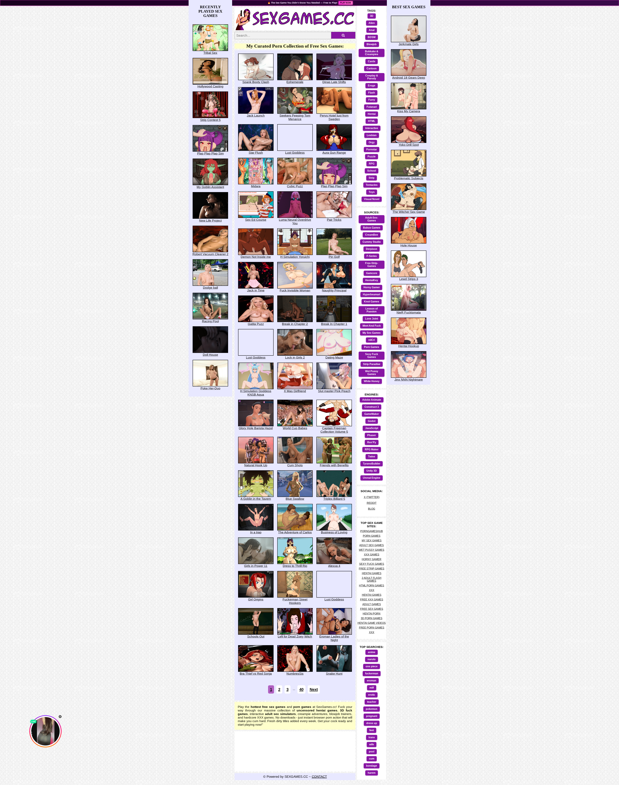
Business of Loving (334, 532)
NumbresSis (295, 673)
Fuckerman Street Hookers (295, 601)
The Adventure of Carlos (295, 532)
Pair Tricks (334, 219)
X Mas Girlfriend (295, 391)
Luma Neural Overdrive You (295, 221)
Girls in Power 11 (255, 566)
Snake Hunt (334, 673)
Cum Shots (295, 465)
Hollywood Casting (210, 86)
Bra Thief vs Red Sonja (256, 673)
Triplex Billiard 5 (334, 498)
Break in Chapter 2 (295, 324)
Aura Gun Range (334, 152)
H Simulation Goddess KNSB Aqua (255, 392)
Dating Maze (334, 357)
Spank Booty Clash (255, 82)
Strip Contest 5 (210, 120)
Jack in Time (256, 290)
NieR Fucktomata (409, 312)
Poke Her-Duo (210, 388)
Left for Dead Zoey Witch (295, 636)
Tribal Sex (210, 53)
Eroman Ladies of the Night (334, 638)
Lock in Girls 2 (295, 357)
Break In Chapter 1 (334, 324)
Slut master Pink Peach (334, 391)
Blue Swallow (295, 498)
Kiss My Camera (408, 111)
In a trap (255, 532)
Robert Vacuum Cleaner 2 (210, 254)
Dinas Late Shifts (334, 82)
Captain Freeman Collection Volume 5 (334, 429)
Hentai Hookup (408, 346)
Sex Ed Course (255, 219)
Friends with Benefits (334, 465)
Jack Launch (256, 115)
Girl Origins (255, 599)
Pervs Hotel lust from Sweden (334, 117)
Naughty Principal (334, 290)
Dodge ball (210, 287)
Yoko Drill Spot (409, 144)
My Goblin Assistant (210, 187)
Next (314, 689)
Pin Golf (334, 257)
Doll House (210, 354)
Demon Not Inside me (256, 257)
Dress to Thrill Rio (295, 566)
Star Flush (256, 152)
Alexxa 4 (334, 566)
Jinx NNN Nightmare (408, 379)
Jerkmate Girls (409, 44)
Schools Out (255, 636)
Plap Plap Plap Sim (334, 186)
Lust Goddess (295, 152)
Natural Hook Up (255, 465)
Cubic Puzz (295, 186)
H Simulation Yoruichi (295, 257)
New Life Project (210, 220)
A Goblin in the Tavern (256, 498)
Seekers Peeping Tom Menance (295, 117)
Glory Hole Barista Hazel (256, 428)
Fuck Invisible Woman (295, 290)
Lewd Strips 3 (408, 279)
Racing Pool (210, 321)
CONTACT (319, 776)
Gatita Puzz (256, 324)
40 (301, 689)
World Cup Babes (295, 428)
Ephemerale (294, 82)
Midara (255, 186)
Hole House (408, 245)
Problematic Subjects (408, 178)
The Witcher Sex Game (409, 212)
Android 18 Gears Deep (408, 77)
